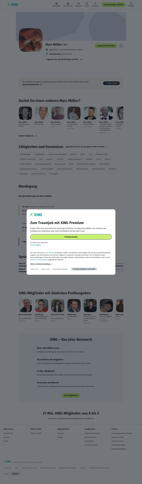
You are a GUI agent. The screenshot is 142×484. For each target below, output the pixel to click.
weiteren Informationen (38, 260)
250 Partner (50, 253)
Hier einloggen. (35, 245)
